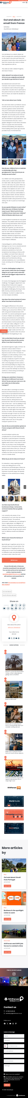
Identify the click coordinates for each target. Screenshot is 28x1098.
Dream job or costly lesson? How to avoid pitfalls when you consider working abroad (14, 725)
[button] (4, 162)
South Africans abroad (9, 595)
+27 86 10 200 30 (10, 1011)
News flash (7, 940)
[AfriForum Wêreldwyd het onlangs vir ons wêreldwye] (23, 981)
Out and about (7, 591)
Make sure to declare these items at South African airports (14, 752)
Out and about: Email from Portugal (12, 878)
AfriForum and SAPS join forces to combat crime (13, 944)
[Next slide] (25, 146)
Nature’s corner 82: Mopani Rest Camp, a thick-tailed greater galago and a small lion (14, 673)
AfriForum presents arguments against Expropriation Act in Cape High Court (14, 779)
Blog (14, 16)
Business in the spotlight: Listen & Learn (14, 911)
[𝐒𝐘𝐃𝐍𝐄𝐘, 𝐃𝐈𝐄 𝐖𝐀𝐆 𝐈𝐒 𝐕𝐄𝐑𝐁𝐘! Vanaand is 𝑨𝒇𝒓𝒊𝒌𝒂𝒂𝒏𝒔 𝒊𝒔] (14, 981)
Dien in (7, 1085)
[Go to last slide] (3, 146)
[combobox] (5, 1046)
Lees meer (7, 886)
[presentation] (14, 661)
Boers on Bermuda (10, 699)
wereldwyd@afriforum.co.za (12, 574)
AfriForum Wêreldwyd (14, 627)
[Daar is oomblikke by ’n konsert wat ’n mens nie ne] (4, 981)
